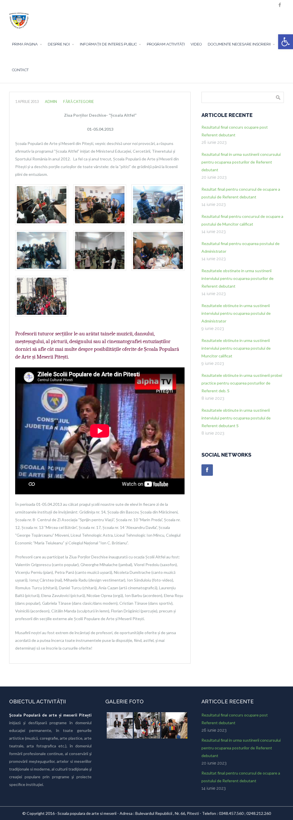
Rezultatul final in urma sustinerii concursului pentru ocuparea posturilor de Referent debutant (241, 162)
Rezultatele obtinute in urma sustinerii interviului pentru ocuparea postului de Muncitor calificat (236, 348)
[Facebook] (207, 470)
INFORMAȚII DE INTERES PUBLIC (108, 44)
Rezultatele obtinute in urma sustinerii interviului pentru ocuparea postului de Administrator (236, 313)
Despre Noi (59, 44)
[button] (285, 41)
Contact (20, 70)
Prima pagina (25, 44)
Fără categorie (78, 101)
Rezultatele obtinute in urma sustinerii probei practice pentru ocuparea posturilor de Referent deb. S (241, 383)
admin (51, 101)
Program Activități (166, 44)
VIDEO (196, 44)
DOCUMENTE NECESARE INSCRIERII (239, 44)
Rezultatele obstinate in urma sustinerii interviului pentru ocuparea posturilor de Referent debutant (237, 278)
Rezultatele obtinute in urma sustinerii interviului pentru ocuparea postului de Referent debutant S (236, 418)
